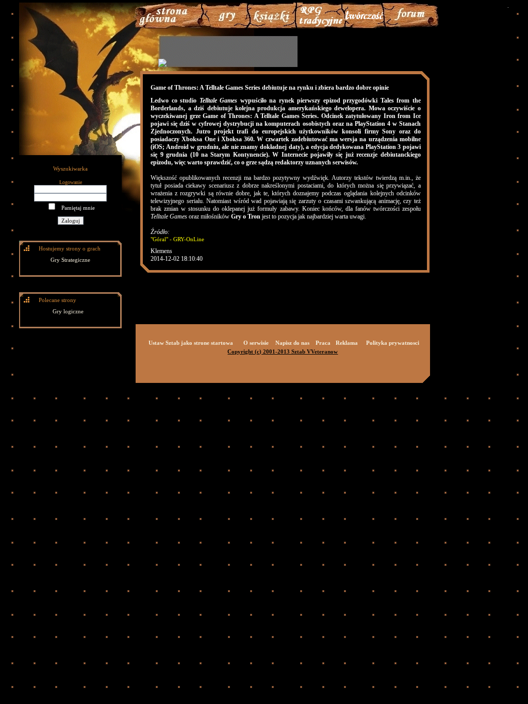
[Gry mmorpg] (224, 26)
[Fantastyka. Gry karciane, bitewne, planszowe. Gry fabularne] (320, 26)
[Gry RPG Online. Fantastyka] (170, 26)
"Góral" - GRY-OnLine (177, 239)
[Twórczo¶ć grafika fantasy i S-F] (364, 26)
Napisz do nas (292, 343)
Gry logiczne (68, 311)
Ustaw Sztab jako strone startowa (190, 343)
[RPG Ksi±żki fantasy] (272, 26)
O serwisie (256, 343)
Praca (323, 343)
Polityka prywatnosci (392, 343)
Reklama (347, 343)
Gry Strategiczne (70, 260)
